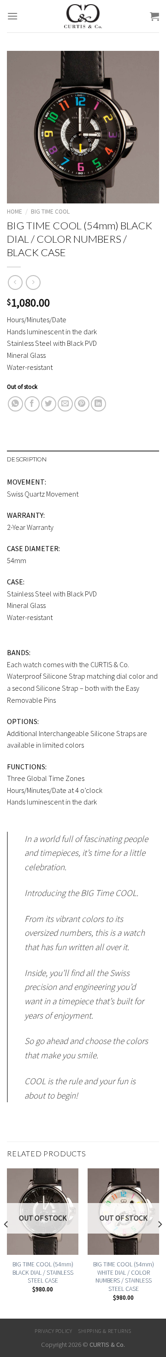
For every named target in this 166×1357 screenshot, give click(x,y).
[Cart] (154, 16)
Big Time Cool (50, 211)
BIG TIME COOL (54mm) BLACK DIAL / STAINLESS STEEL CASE (42, 1272)
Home (14, 211)
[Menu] (12, 16)
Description (27, 459)
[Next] (159, 1242)
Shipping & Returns (104, 1330)
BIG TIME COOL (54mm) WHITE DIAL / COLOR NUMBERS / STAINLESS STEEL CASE (123, 1276)
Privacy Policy (53, 1330)
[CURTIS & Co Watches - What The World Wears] (83, 16)
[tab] (83, 459)
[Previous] (6, 1242)
